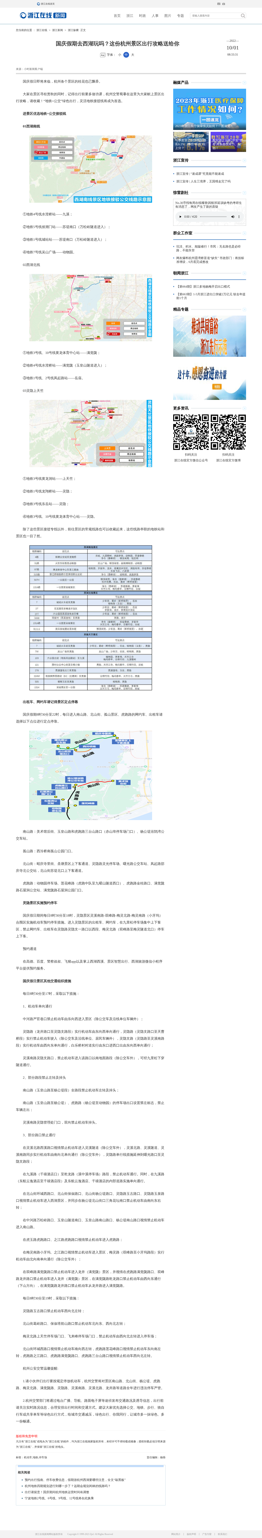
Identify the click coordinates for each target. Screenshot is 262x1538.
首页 (117, 16)
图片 (167, 16)
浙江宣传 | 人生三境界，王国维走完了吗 (203, 181)
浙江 (129, 16)
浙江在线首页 (39, 4)
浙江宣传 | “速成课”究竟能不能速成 (200, 173)
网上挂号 (223, 4)
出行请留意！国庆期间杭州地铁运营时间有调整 (57, 1492)
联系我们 (222, 1534)
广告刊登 (207, 1534)
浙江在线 (41, 30)
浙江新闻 (57, 30)
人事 (155, 16)
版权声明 (191, 1534)
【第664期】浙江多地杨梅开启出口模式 (203, 286)
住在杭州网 (218, 4)
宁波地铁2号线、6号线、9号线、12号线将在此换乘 (59, 1498)
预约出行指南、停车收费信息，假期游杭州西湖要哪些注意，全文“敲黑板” (75, 1479)
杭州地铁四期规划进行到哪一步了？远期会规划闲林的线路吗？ (68, 1486)
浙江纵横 (73, 30)
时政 (142, 16)
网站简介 (175, 1534)
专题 (180, 16)
